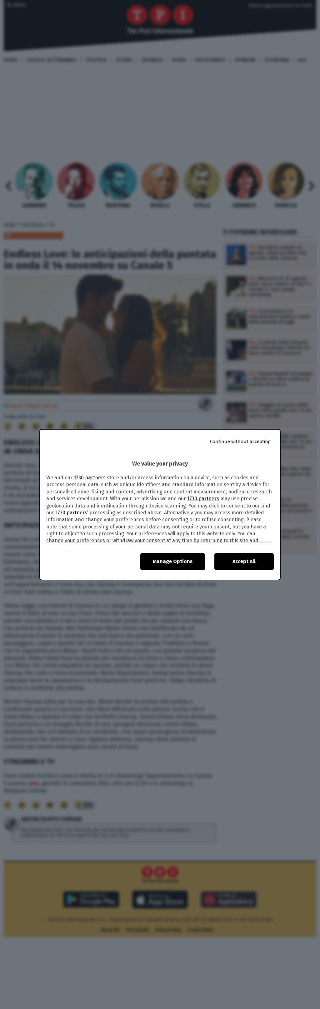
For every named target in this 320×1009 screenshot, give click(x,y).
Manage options (172, 561)
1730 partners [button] (90, 478)
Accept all (244, 561)
